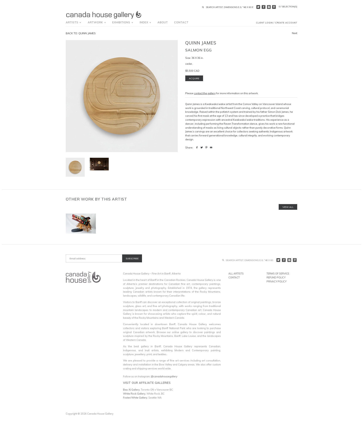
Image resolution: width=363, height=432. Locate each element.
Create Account (286, 22)
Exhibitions (121, 22)
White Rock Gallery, (134, 393)
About (162, 22)
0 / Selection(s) (288, 6)
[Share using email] (211, 147)
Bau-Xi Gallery (131, 389)
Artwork (96, 22)
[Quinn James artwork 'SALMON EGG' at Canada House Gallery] (122, 96)
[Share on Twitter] (201, 147)
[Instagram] (269, 7)
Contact (181, 22)
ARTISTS (72, 22)
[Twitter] (258, 7)
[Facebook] (263, 7)
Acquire (194, 78)
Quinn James (200, 43)
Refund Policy (276, 277)
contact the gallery (205, 93)
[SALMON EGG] (99, 164)
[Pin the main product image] (206, 147)
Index (144, 22)
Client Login (264, 22)
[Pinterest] (274, 7)
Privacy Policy (276, 281)
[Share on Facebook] (197, 147)
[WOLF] (81, 224)
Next (294, 33)
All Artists (236, 273)
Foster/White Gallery (135, 397)
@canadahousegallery (164, 376)
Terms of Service (278, 273)
